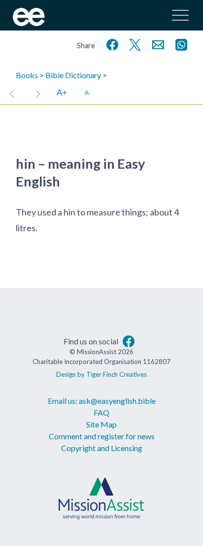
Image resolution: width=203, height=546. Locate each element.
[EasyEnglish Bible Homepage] (29, 23)
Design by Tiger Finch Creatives (101, 374)
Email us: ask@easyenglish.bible (102, 400)
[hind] (38, 93)
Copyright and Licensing (101, 448)
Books (27, 75)
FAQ (101, 412)
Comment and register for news (102, 436)
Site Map (101, 424)
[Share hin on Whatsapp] (179, 43)
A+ (62, 92)
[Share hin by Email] (156, 43)
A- (88, 93)
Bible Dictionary (73, 75)
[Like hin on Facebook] (110, 43)
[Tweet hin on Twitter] (133, 43)
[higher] (12, 93)
